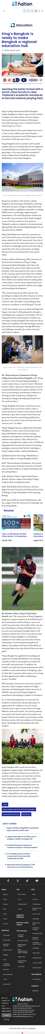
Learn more (6, 1011)
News (4, 889)
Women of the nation (22, 924)
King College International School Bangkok (19, 809)
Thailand (34, 986)
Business (5, 930)
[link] (16, 529)
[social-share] (24, 11)
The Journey (21, 931)
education (26, 814)
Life (17, 889)
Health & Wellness (20, 916)
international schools (11, 814)
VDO (33, 889)
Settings (7, 1019)
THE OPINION (36, 974)
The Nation (32, 1028)
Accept (6, 1015)
